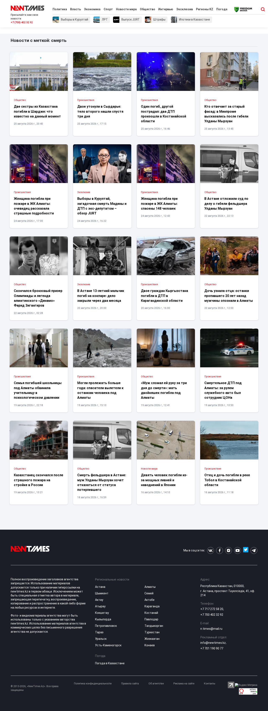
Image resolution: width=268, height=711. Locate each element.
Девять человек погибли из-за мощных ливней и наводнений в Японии (164, 480)
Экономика (92, 9)
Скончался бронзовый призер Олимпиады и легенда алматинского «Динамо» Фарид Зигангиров (38, 298)
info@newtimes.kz (213, 642)
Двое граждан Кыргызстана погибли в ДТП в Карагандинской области (164, 296)
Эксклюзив (184, 9)
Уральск (101, 638)
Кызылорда (103, 619)
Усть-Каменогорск (108, 645)
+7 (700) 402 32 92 (22, 22)
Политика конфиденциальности (93, 683)
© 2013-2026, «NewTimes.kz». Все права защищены (34, 688)
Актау (99, 599)
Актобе (149, 599)
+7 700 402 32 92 (211, 614)
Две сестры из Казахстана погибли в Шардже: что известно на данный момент (37, 111)
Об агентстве (156, 683)
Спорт (108, 9)
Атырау (100, 606)
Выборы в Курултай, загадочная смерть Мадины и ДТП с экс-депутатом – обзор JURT (101, 206)
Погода (221, 9)
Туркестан (152, 632)
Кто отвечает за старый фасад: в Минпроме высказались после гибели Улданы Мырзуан (226, 114)
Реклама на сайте (183, 683)
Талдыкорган (153, 625)
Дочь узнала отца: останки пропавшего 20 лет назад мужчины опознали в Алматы (228, 296)
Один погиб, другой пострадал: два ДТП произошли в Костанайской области (163, 114)
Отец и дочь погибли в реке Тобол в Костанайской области (227, 480)
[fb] (219, 550)
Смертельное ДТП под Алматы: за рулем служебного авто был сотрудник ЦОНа (223, 390)
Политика (60, 9)
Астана (100, 586)
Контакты (209, 683)
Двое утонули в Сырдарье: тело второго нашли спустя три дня (100, 111)
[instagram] (228, 550)
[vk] (210, 550)
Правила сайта (130, 683)
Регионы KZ (204, 9)
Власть (75, 9)
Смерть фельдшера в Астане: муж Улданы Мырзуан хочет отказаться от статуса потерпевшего (101, 482)
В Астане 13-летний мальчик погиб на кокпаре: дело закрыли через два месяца (100, 296)
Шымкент (101, 593)
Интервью (165, 9)
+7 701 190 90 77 (211, 648)
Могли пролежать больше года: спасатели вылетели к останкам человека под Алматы (100, 390)
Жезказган (152, 638)
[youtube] (237, 550)
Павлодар (151, 619)
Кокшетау (102, 612)
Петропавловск (106, 625)
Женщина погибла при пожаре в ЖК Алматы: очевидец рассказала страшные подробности (34, 206)
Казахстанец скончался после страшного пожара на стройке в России (38, 480)
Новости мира (126, 9)
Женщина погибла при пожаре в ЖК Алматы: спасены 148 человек (159, 203)
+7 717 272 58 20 (211, 609)
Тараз (99, 632)
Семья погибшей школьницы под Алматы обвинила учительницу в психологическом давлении (38, 390)
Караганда (152, 606)
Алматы (150, 586)
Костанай (151, 612)
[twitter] (245, 550)
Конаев (149, 645)
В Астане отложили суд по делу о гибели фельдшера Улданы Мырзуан (226, 203)
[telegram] (253, 550)
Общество (147, 9)
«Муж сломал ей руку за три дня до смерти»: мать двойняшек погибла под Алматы (164, 390)
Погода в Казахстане (110, 663)
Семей (148, 593)
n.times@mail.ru (211, 628)
